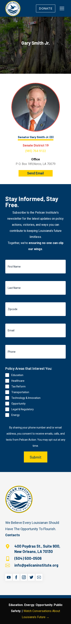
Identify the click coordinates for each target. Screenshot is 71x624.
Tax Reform (18, 386)
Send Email (35, 173)
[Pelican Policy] (12, 8)
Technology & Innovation (26, 397)
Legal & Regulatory (22, 409)
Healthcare (17, 380)
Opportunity (18, 403)
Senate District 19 (35, 145)
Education (17, 375)
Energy (15, 415)
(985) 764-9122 (35, 151)
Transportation (20, 392)
